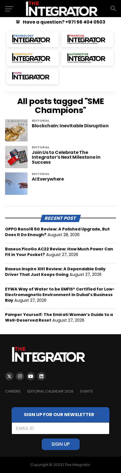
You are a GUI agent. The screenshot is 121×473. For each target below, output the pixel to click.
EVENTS (86, 391)
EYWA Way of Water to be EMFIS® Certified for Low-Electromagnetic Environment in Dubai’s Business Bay (60, 294)
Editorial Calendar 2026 (50, 391)
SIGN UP (60, 444)
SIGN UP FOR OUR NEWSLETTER (60, 414)
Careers (13, 391)
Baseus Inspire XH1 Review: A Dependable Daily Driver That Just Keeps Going (55, 271)
